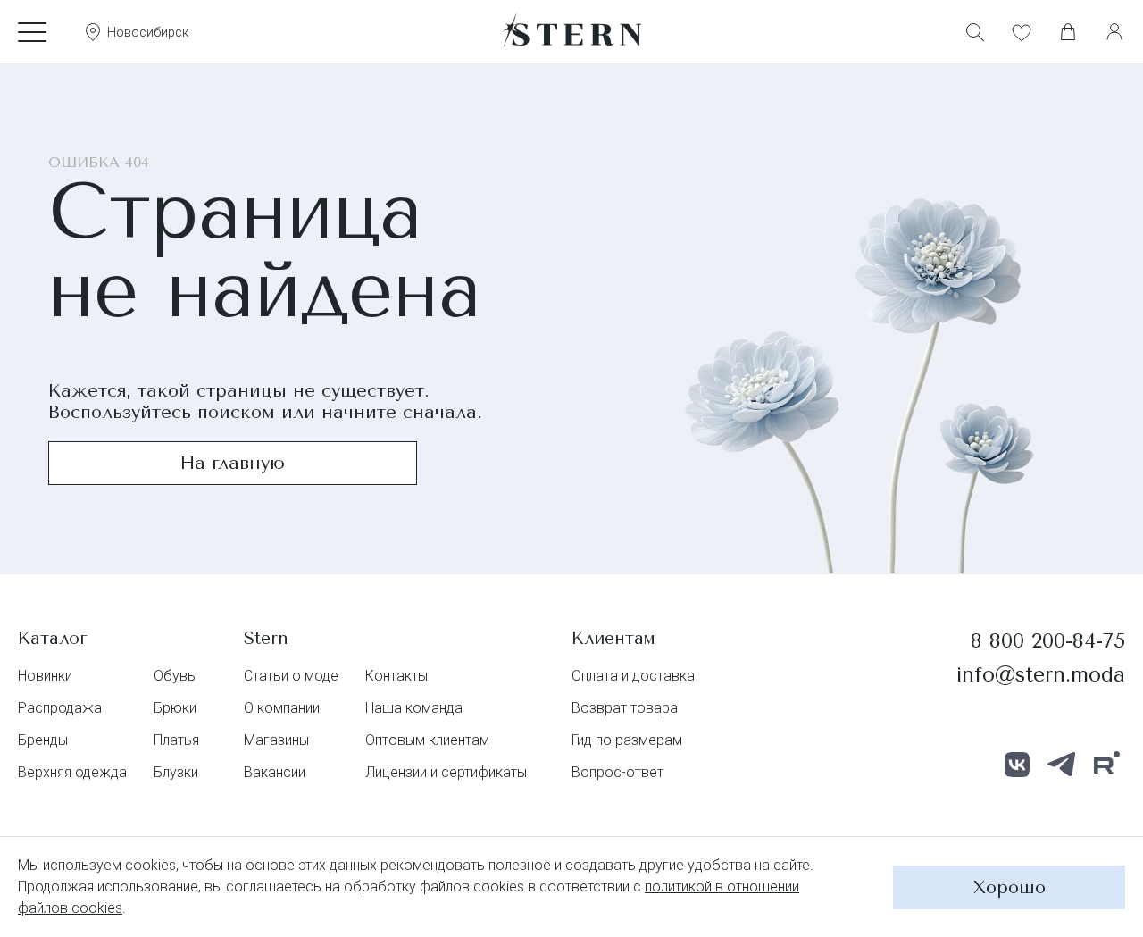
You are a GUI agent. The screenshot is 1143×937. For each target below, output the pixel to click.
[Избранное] (1021, 32)
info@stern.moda (1040, 675)
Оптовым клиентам (427, 740)
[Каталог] (32, 32)
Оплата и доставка (633, 675)
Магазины (276, 740)
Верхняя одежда (72, 772)
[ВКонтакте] (1017, 764)
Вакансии (274, 772)
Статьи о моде (291, 675)
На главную (232, 463)
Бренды (43, 740)
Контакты (396, 675)
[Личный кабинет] (1114, 32)
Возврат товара (625, 707)
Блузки (176, 772)
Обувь (175, 675)
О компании (282, 707)
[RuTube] (1106, 764)
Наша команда (414, 707)
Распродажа (60, 707)
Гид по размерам (627, 740)
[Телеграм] (1061, 764)
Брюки (175, 707)
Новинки (45, 675)
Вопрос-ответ (617, 772)
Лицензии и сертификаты (446, 772)
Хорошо (1009, 887)
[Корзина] (1068, 32)
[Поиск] (975, 32)
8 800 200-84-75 (1048, 641)
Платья (176, 740)
